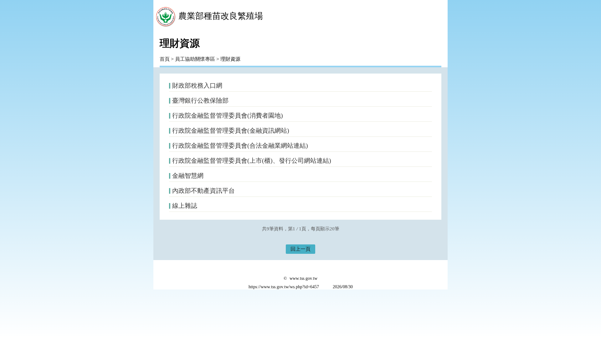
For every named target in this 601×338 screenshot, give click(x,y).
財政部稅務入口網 (197, 85)
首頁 (165, 59)
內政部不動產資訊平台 (203, 190)
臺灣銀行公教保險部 (200, 100)
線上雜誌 (184, 205)
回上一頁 (300, 249)
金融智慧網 (187, 175)
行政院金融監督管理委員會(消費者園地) (227, 115)
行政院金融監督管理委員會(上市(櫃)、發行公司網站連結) (251, 160)
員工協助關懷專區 (195, 59)
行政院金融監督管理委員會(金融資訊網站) (230, 130)
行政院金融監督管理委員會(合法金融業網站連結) (240, 145)
